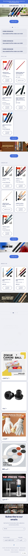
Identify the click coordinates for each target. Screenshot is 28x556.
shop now (13, 21)
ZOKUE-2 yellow (19, 203)
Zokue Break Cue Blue (6, 280)
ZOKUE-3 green (6, 226)
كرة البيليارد (5, 378)
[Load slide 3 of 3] (15, 27)
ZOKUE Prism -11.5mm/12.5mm (6, 73)
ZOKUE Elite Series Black (6, 98)
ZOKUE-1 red (19, 178)
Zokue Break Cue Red (20, 280)
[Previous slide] (10, 27)
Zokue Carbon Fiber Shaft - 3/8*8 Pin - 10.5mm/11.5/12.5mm (20, 99)
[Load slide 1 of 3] (12, 27)
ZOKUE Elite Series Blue (6, 125)
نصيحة (4, 349)
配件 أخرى (5, 469)
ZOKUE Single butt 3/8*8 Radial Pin (20, 73)
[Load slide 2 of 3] (14, 27)
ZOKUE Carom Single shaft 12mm (6, 204)
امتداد (3, 408)
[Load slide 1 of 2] (13, 313)
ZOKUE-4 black (6, 178)
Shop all (14, 155)
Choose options (7, 80)
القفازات (4, 439)
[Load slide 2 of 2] (15, 313)
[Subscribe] (23, 528)
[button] (2, 5)
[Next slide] (17, 27)
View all (14, 138)
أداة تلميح (4, 499)
